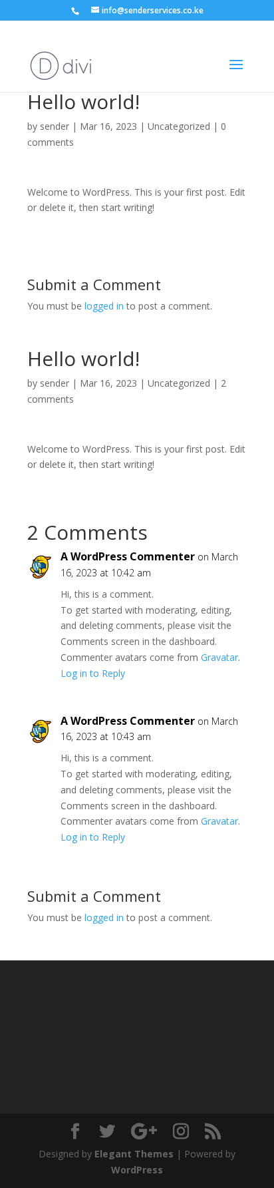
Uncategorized (179, 383)
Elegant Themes (134, 1153)
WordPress (137, 1169)
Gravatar (219, 657)
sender (54, 126)
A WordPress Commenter (128, 556)
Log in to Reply (93, 673)
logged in (104, 305)
